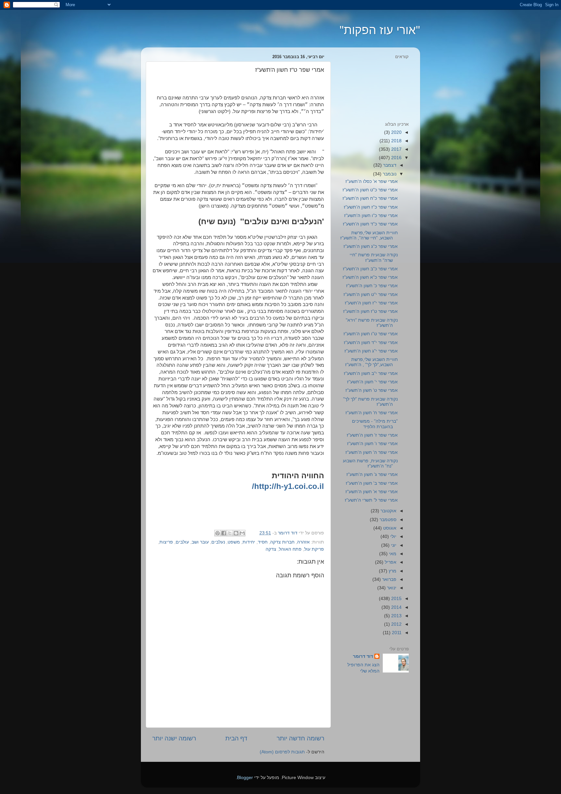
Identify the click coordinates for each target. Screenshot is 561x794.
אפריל (389, 562)
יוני (393, 545)
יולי (392, 536)
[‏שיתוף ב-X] (230, 533)
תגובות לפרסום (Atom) (282, 751)
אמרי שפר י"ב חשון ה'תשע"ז (371, 373)
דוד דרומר (363, 656)
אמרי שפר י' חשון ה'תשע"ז (372, 381)
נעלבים (218, 542)
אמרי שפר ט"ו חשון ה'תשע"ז (370, 333)
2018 (396, 140)
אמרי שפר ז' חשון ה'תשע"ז (372, 435)
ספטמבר (387, 519)
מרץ (391, 571)
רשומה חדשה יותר (300, 738)
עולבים (182, 542)
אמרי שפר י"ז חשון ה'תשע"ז (371, 303)
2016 (396, 157)
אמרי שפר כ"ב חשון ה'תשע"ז (370, 268)
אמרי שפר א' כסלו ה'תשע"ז (371, 181)
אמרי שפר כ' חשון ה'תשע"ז (372, 285)
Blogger (245, 777)
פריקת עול (314, 549)
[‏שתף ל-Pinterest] (217, 533)
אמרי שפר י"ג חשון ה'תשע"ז (371, 351)
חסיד (263, 542)
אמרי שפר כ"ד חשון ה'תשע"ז (370, 224)
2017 (396, 149)
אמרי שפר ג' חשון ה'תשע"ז (372, 474)
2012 (396, 624)
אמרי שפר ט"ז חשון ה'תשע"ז (370, 311)
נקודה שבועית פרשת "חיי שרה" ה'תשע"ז (374, 257)
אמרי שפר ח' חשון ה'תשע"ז (371, 412)
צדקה (271, 549)
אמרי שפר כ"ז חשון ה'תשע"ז (371, 207)
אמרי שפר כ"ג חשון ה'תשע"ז (370, 246)
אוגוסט (389, 528)
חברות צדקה (282, 542)
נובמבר (388, 174)
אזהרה (303, 542)
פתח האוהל (290, 549)
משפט (234, 542)
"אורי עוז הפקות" (380, 30)
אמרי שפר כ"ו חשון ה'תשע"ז (371, 215)
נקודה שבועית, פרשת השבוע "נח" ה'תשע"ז (370, 463)
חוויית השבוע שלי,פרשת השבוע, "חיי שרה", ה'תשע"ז (369, 235)
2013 (396, 615)
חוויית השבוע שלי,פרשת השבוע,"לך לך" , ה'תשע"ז (371, 362)
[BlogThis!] (236, 533)
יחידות (249, 542)
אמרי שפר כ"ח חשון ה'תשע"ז (370, 198)
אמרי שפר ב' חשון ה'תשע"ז (372, 483)
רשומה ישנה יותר (174, 738)
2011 (396, 632)
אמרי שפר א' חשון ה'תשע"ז (371, 491)
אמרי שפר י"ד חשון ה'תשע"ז (371, 342)
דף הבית (236, 738)
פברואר (388, 579)
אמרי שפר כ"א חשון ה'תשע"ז (370, 277)
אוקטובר (387, 510)
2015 (396, 598)
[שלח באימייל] (242, 533)
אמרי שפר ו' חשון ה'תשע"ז (372, 443)
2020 (396, 132)
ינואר (391, 587)
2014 (396, 607)
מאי (392, 553)
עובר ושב (200, 542)
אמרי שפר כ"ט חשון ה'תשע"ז (370, 189)
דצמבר (389, 165)
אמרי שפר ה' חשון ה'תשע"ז (371, 452)
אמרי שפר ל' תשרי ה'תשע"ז (371, 500)
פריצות (166, 542)
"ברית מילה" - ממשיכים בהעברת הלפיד (375, 424)
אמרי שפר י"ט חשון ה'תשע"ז (370, 294)
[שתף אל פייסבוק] (223, 533)
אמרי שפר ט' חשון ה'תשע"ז (371, 390)
